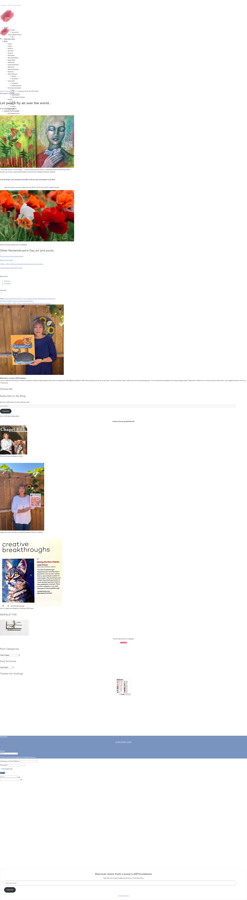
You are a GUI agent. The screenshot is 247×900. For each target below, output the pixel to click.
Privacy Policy (11, 30)
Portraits (10, 99)
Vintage (14, 106)
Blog (5, 41)
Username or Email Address (9, 761)
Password (3, 765)
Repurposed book (16, 85)
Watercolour (11, 67)
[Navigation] (1, 38)
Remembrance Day (19, 298)
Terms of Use (15, 32)
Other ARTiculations (13, 57)
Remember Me (7, 769)
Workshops (11, 71)
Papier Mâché (11, 60)
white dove (51, 298)
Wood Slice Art (15, 94)
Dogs (13, 835)
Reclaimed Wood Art (13, 64)
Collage (10, 46)
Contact (6, 864)
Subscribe (5, 411)
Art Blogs (14, 76)
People (14, 845)
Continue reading (123, 895)
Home (6, 783)
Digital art (10, 48)
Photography (11, 62)
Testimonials (12, 856)
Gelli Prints (11, 50)
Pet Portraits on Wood (15, 860)
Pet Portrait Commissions (14, 88)
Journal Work (11, 81)
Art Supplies (15, 78)
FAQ (13, 36)
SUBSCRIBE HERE (123, 742)
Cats (13, 837)
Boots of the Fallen (6, 260)
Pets (13, 847)
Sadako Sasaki (32, 298)
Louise (17, 93)
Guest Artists (12, 850)
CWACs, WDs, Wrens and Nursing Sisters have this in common (21, 264)
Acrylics (10, 43)
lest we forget (8, 298)
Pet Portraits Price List (13, 113)
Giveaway (10, 53)
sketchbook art (43, 298)
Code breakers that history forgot (11, 268)
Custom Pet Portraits (11, 111)
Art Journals (15, 83)
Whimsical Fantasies (13, 69)
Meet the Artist (9, 39)
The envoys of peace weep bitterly (11, 256)
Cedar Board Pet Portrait (18, 97)
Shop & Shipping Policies (14, 34)
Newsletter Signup (14, 866)
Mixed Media (11, 55)
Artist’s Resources (12, 74)
